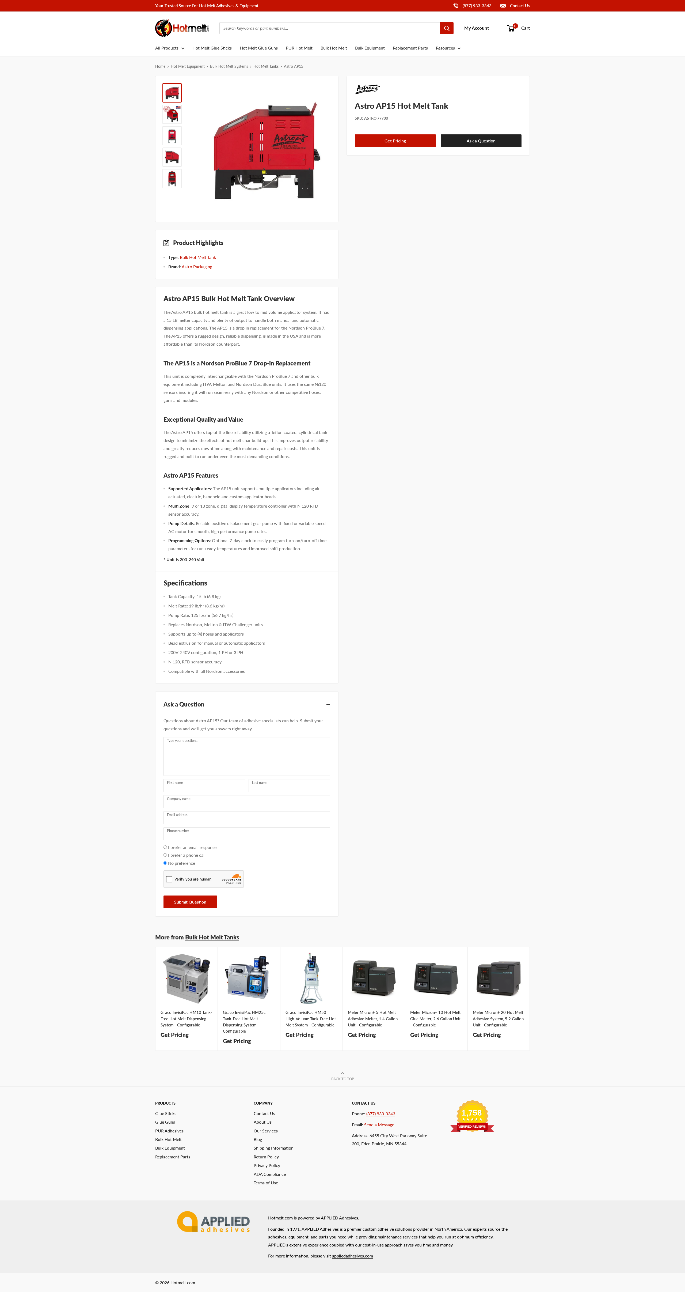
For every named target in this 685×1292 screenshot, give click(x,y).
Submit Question (190, 901)
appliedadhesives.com (352, 1255)
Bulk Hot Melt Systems (229, 66)
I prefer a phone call (187, 854)
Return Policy (266, 1156)
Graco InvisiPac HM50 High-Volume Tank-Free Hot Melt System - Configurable (311, 1018)
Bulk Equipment (370, 47)
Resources (445, 47)
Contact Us (519, 5)
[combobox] (329, 28)
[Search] (447, 28)
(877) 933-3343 (472, 5)
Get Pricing (395, 140)
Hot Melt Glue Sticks (212, 47)
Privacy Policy (267, 1165)
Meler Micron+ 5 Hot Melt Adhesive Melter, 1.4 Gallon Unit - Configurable (373, 1018)
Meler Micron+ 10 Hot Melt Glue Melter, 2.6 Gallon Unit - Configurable (435, 1018)
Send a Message (379, 1124)
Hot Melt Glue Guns (259, 47)
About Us (263, 1121)
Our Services (266, 1130)
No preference (181, 863)
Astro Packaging (197, 266)
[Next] (530, 999)
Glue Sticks (165, 1113)
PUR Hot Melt (299, 47)
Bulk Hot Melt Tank (198, 257)
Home (160, 66)
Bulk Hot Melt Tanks (212, 937)
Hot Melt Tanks (266, 66)
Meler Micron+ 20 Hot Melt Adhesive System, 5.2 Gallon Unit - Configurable (498, 1018)
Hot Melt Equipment (188, 66)
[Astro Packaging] (438, 89)
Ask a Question (481, 140)
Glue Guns (165, 1121)
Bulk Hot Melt (334, 47)
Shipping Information (274, 1147)
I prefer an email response (192, 847)
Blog (258, 1139)
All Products (166, 47)
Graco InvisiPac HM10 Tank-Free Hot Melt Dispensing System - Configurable (186, 1018)
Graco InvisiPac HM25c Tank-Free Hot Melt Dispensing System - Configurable (244, 1022)
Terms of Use (266, 1182)
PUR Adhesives (169, 1130)
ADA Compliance (270, 1174)
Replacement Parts (410, 47)
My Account (476, 28)
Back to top (342, 1079)
